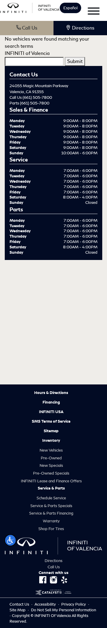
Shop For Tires (51, 529)
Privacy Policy (74, 604)
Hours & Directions (51, 392)
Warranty (51, 521)
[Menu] (93, 12)
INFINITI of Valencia (27, 53)
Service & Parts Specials (51, 506)
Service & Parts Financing (51, 513)
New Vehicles (51, 450)
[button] (10, 540)
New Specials (51, 465)
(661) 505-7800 (37, 97)
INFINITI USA (51, 412)
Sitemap (51, 431)
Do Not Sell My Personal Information (63, 610)
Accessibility (45, 604)
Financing (51, 402)
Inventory (51, 440)
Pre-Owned (51, 458)
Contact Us (20, 604)
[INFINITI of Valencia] (29, 7)
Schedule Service (51, 498)
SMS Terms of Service (51, 421)
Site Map (18, 610)
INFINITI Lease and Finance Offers (51, 481)
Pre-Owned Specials (51, 473)
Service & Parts (51, 488)
